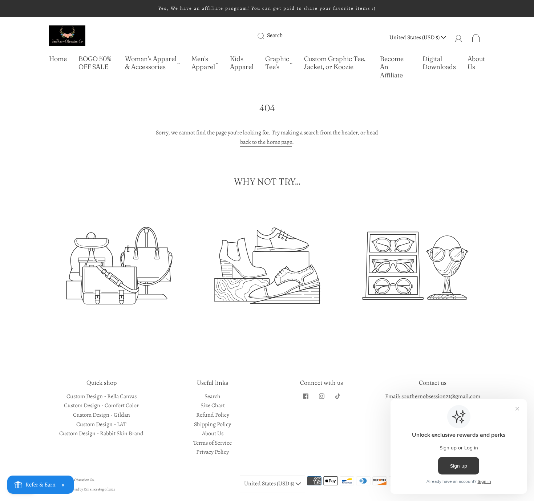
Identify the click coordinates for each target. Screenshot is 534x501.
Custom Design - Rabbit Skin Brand (101, 433)
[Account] (458, 37)
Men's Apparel (203, 63)
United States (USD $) (415, 37)
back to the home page (266, 142)
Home (58, 59)
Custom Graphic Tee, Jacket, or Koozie (334, 63)
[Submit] (266, 36)
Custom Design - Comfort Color (101, 405)
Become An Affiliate (392, 67)
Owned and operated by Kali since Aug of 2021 (82, 489)
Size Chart (213, 405)
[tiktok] (337, 396)
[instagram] (321, 396)
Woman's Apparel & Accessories (151, 63)
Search (275, 35)
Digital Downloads (439, 63)
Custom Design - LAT (101, 424)
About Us (476, 63)
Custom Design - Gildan (101, 415)
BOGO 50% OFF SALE (94, 63)
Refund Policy (212, 415)
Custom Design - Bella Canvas (101, 396)
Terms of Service (212, 443)
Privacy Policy (212, 452)
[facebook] (305, 396)
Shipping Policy (212, 424)
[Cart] (476, 37)
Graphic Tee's (277, 63)
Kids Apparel (242, 63)
